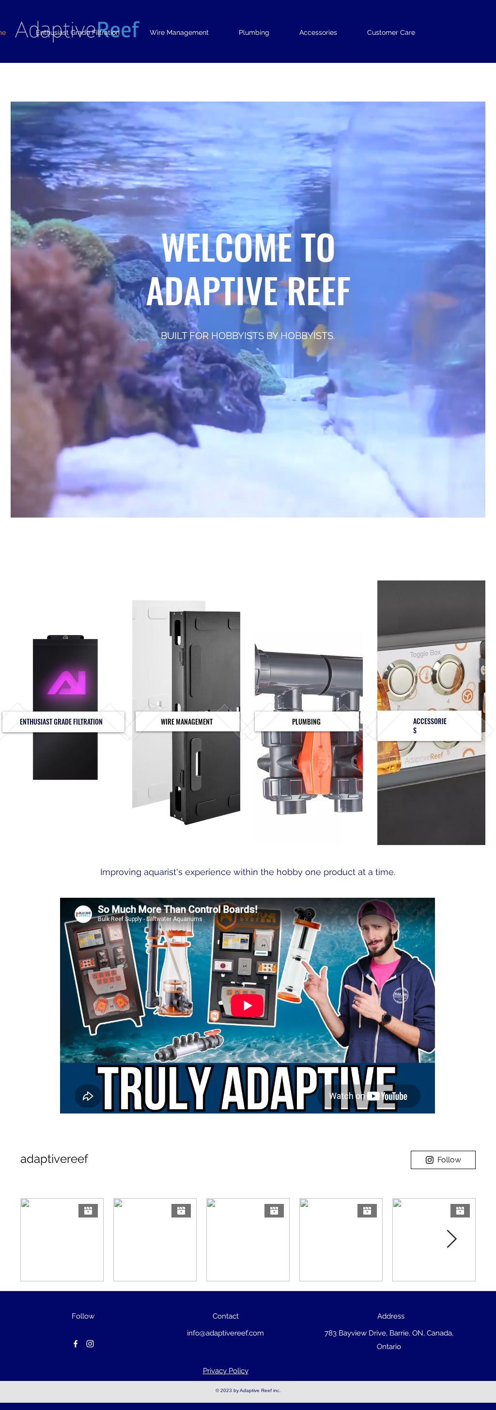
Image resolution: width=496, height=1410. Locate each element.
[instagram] (90, 1344)
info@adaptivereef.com (225, 1333)
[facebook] (75, 1344)
